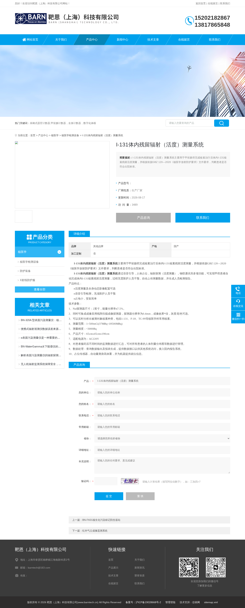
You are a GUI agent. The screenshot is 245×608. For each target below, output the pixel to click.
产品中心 (92, 39)
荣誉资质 (140, 575)
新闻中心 (122, 39)
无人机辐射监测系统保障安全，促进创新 (41, 364)
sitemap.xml (211, 602)
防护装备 (25, 270)
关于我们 (61, 39)
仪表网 (196, 602)
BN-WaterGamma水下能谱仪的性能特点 (41, 346)
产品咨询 (143, 217)
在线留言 (213, 3)
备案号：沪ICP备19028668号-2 (143, 602)
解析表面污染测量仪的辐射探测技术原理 (41, 355)
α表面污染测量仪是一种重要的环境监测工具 (41, 337)
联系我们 (225, 3)
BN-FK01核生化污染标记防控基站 (101, 519)
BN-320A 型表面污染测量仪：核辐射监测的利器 (41, 320)
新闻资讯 (140, 567)
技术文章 (153, 39)
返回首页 (201, 3)
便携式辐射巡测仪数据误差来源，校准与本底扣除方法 (41, 328)
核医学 (55, 135)
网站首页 (32, 39)
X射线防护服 (27, 280)
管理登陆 (170, 602)
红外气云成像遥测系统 (94, 530)
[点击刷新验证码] (130, 481)
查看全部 (39, 289)
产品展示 (113, 567)
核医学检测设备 (70, 135)
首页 (32, 135)
